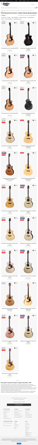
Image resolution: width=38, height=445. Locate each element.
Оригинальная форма (28, 414)
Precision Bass (27, 413)
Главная (2, 10)
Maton (15, 423)
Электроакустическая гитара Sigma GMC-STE (9, 48)
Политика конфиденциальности (28, 432)
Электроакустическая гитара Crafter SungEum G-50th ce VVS (10, 179)
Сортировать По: (26, 15)
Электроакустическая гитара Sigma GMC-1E (9, 113)
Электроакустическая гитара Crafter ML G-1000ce (28, 211)
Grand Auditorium (31, 17)
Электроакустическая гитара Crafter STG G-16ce (9, 244)
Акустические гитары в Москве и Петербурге (12, 10)
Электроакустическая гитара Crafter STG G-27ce (9, 146)
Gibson (15, 428)
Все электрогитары (7, 410)
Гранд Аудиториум (17, 414)
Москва (8, 17)
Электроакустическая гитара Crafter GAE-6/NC (10, 374)
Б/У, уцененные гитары (7, 418)
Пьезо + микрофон (8, 19)
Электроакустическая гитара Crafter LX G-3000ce (28, 342)
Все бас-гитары (27, 410)
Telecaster (5, 413)
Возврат (26, 430)
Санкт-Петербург (15, 17)
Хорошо (19, 443)
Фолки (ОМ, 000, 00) (17, 413)
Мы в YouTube (27, 426)
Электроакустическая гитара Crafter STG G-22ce (9, 211)
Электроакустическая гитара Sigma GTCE (10, 80)
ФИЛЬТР (3, 15)
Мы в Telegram (27, 424)
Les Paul (5, 414)
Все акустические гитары (18, 410)
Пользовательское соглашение (28, 434)
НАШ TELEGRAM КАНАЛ (19, 404)
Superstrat (5, 417)
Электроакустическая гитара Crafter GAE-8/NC (10, 276)
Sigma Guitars (16, 424)
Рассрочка (27, 429)
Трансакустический (17, 19)
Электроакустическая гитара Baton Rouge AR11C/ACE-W (10, 309)
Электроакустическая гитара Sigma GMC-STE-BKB (28, 49)
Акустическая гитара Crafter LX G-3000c (28, 275)
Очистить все (3, 17)
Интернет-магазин (23, 17)
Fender (15, 427)
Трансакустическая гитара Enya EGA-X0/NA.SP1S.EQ (28, 179)
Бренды (15, 421)
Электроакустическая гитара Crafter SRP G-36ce (28, 244)
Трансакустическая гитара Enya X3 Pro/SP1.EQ (28, 114)
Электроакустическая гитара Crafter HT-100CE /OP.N (28, 309)
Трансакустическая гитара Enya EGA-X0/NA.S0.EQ (28, 146)
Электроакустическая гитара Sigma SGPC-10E (28, 81)
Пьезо (2, 19)
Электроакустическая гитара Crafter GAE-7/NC (10, 342)
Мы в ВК (26, 425)
